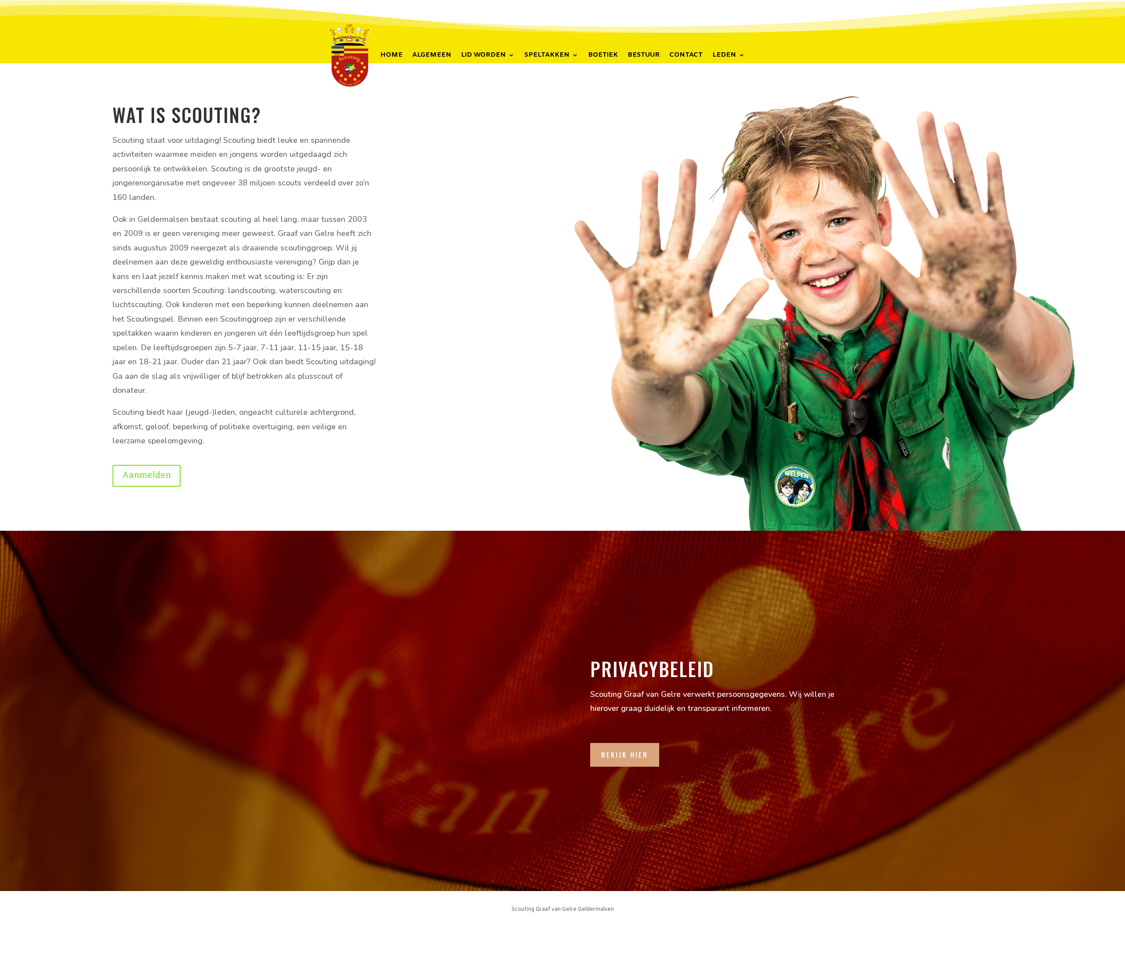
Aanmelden (146, 476)
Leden (724, 55)
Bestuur (644, 55)
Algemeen (431, 55)
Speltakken (547, 55)
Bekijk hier (624, 754)
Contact (686, 55)
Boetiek (603, 55)
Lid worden (483, 55)
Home (391, 55)
